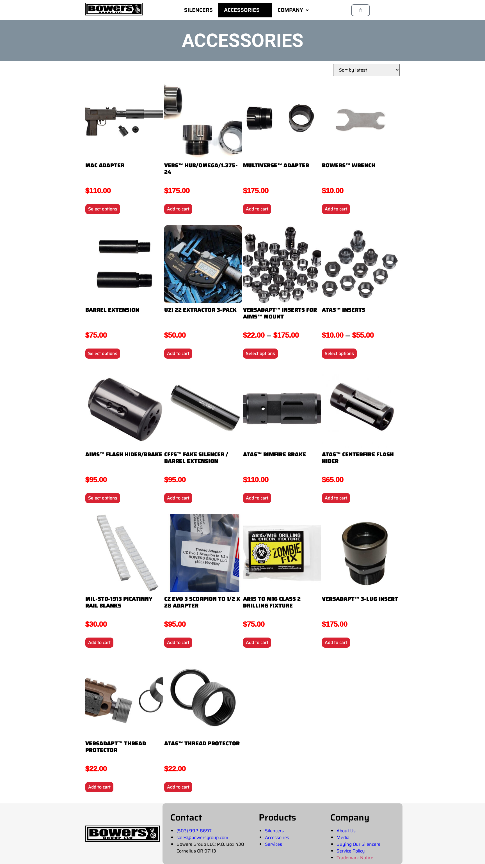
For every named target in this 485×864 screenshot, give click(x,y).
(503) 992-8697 (194, 830)
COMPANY (290, 10)
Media (343, 837)
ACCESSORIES (242, 10)
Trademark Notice (355, 857)
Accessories (277, 837)
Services (273, 844)
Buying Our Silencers (358, 844)
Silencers (274, 830)
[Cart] (360, 10)
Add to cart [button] (178, 208)
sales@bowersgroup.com (202, 837)
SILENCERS (198, 10)
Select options (102, 208)
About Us (346, 830)
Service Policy (351, 850)
